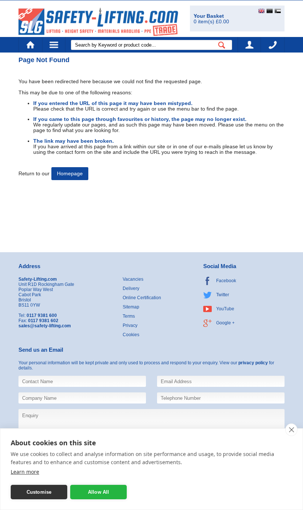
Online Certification (142, 297)
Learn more (25, 471)
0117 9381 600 (273, 45)
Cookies (131, 334)
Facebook (226, 280)
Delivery (131, 288)
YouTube (225, 308)
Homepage (70, 173)
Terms (129, 316)
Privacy (130, 325)
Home (30, 45)
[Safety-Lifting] (98, 21)
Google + (225, 322)
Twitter (222, 294)
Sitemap (131, 307)
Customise (39, 492)
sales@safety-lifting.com (44, 325)
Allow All (98, 492)
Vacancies (133, 279)
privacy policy (253, 362)
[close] (291, 429)
